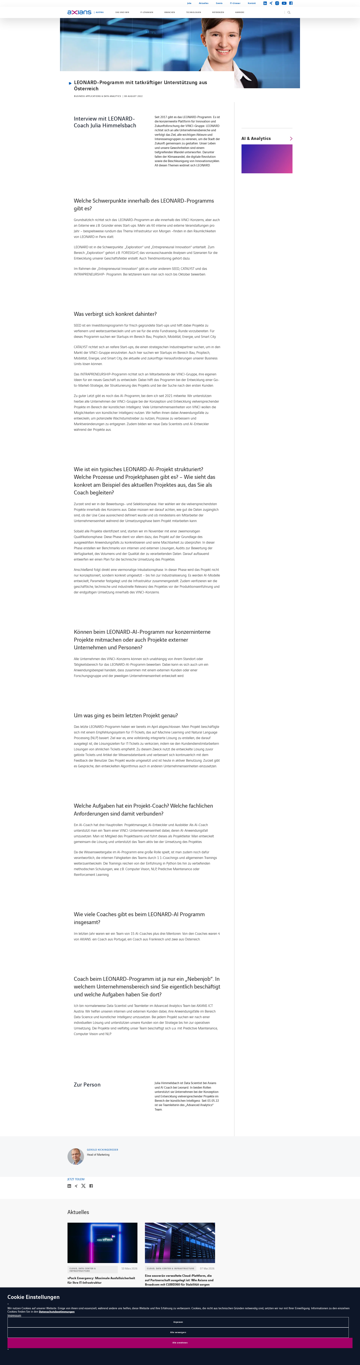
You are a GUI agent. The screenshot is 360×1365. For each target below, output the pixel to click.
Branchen (169, 12)
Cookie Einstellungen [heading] (34, 1297)
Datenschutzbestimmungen (57, 1312)
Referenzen (218, 12)
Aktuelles (203, 3)
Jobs (189, 3)
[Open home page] (79, 12)
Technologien (193, 12)
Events (219, 3)
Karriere (239, 12)
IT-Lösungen (146, 12)
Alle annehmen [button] (180, 1342)
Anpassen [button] (178, 1322)
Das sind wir (122, 12)
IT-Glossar (235, 3)
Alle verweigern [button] (178, 1332)
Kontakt (252, 3)
